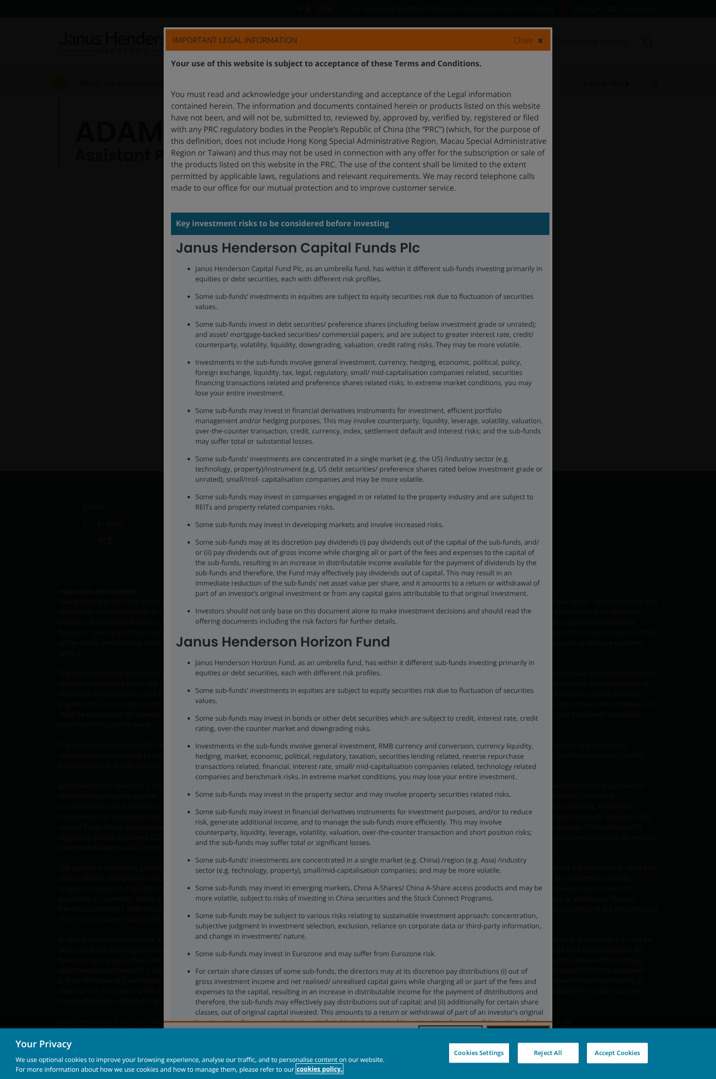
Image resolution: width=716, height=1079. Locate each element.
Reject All (548, 1052)
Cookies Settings (479, 1052)
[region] (358, 1053)
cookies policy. (319, 1068)
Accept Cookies (618, 1052)
